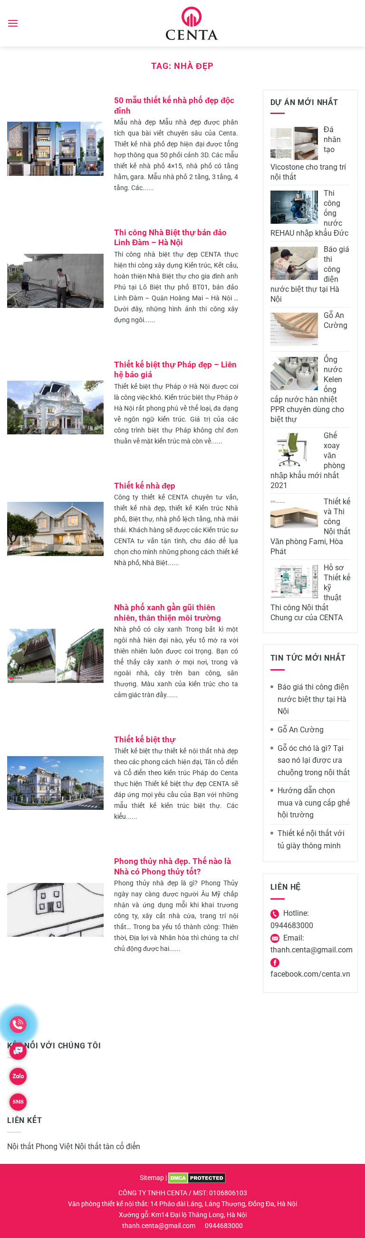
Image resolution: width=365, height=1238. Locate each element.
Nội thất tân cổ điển (107, 1146)
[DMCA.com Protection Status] (197, 1178)
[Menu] (13, 23)
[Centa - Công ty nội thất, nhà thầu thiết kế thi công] (192, 23)
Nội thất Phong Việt (40, 1146)
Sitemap (152, 1178)
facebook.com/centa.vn (310, 974)
